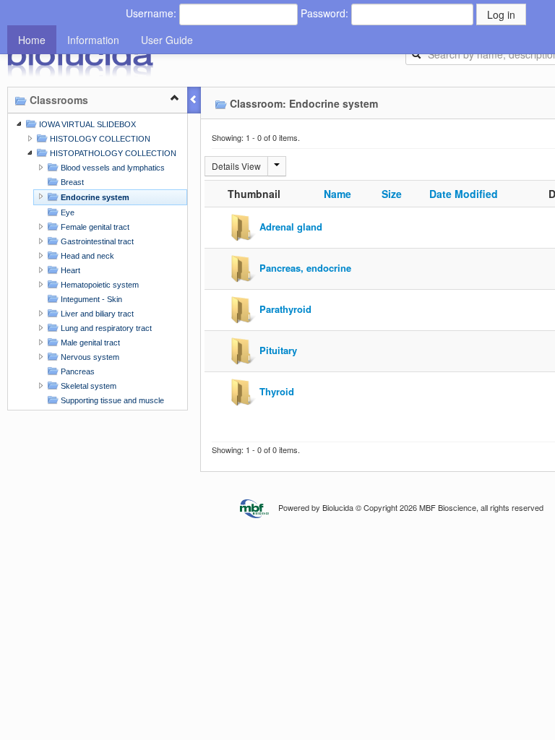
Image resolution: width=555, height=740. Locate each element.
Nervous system (89, 357)
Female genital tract (94, 227)
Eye (66, 212)
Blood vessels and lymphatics (112, 167)
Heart (69, 270)
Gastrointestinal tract (96, 241)
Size (392, 193)
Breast (71, 182)
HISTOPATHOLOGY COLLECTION (112, 153)
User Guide (167, 40)
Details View (236, 166)
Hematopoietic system (99, 284)
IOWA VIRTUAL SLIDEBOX (86, 124)
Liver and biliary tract (96, 313)
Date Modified (463, 193)
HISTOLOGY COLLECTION (99, 138)
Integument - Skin (90, 299)
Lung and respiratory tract (105, 328)
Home (32, 40)
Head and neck (86, 255)
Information (93, 40)
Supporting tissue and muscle (111, 400)
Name (337, 193)
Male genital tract (89, 342)
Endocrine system (94, 197)
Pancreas (77, 371)
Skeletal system (87, 386)
